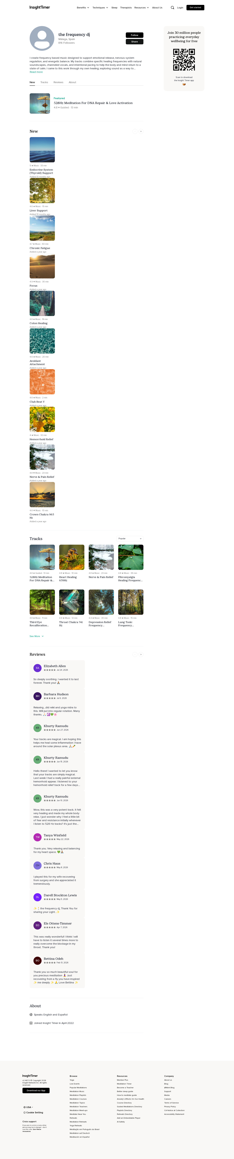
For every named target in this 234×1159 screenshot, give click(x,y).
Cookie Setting (34, 1112)
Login (180, 7)
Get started (195, 7)
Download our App (36, 1090)
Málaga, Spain (66, 39)
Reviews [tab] (58, 82)
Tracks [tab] (44, 82)
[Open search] (172, 7)
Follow (134, 35)
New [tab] (32, 82)
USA (28, 1107)
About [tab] (72, 82)
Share (134, 41)
